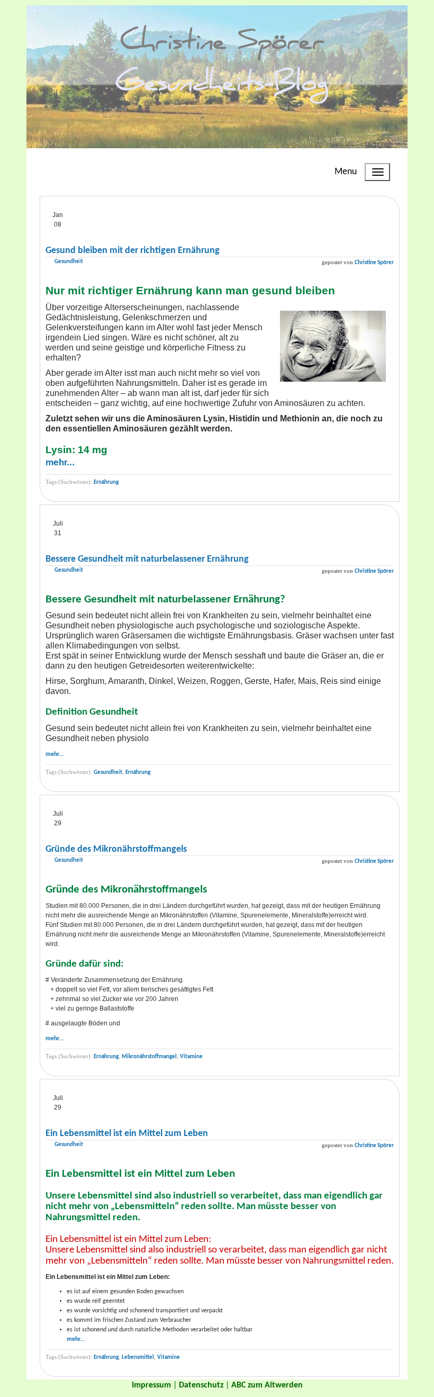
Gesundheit (69, 262)
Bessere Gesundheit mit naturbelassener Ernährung (147, 559)
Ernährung (106, 482)
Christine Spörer (374, 263)
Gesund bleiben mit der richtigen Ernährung (133, 251)
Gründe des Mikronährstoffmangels (116, 849)
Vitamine (191, 1057)
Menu (345, 172)
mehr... (60, 463)
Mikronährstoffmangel (149, 1057)
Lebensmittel (138, 1357)
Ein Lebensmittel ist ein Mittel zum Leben (127, 1134)
